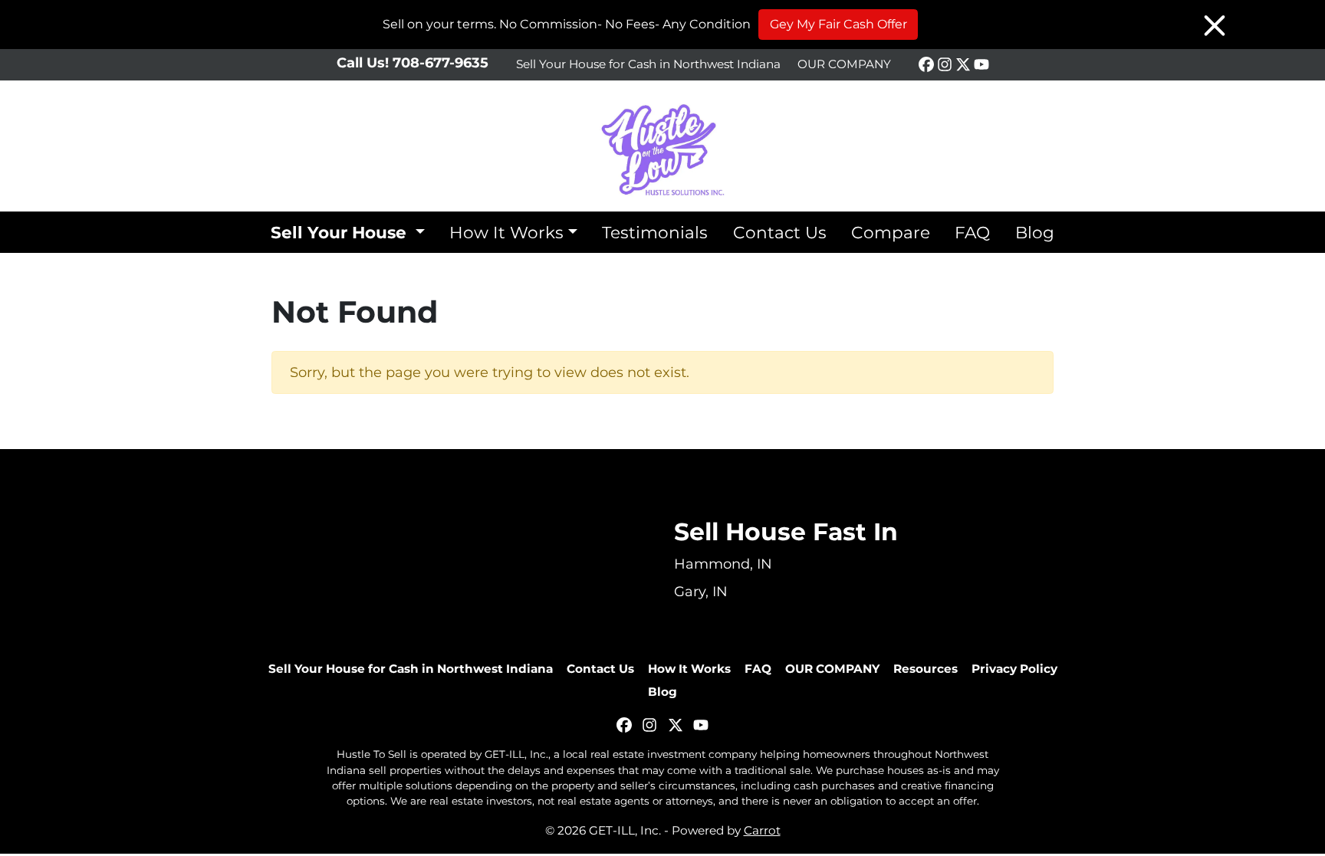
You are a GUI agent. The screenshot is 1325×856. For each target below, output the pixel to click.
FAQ (972, 232)
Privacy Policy (1014, 668)
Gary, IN (701, 591)
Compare (890, 232)
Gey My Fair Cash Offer (838, 24)
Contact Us (780, 232)
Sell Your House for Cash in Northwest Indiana (648, 64)
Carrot (762, 830)
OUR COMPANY (844, 64)
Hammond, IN (723, 564)
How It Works (506, 232)
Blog (1034, 232)
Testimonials (655, 232)
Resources (925, 668)
